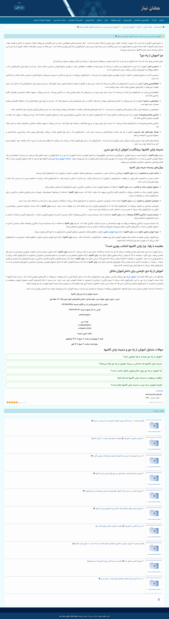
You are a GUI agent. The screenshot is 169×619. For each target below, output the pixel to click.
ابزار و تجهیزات (115, 20)
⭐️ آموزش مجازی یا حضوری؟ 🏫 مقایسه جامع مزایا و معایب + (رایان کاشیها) (117, 438)
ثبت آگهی (19, 7)
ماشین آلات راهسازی (75, 20)
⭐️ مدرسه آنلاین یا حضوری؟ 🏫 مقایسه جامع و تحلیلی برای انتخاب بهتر (119, 526)
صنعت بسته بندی (60, 20)
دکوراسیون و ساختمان (141, 20)
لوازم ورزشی (127, 20)
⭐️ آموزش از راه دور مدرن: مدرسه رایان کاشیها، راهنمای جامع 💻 (98, 27)
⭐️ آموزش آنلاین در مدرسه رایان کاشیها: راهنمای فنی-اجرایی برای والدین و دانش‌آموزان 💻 (113, 491)
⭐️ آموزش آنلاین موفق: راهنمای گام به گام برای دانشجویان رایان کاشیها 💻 (118, 508)
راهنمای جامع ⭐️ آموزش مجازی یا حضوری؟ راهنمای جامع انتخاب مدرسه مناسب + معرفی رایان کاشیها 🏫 (108, 543)
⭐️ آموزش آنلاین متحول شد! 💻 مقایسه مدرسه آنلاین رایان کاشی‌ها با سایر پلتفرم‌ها (115, 561)
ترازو (106, 20)
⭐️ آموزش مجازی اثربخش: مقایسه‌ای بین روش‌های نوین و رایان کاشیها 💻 (118, 473)
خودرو (161, 20)
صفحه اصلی (148, 27)
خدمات (154, 20)
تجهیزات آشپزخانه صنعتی (42, 20)
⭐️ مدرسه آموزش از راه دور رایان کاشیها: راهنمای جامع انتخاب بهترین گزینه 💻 (117, 456)
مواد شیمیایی (89, 20)
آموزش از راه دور (128, 27)
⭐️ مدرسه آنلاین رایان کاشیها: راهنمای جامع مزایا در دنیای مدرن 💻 (121, 578)
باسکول (99, 20)
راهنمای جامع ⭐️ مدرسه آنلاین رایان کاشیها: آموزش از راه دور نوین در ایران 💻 (117, 420)
